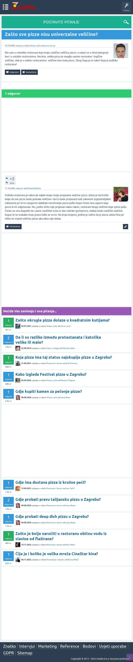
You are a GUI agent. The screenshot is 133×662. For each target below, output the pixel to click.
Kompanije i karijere (56, 560)
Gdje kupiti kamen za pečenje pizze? (48, 391)
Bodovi (89, 646)
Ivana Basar (65, 397)
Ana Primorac (72, 363)
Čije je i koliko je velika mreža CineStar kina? (56, 553)
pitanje (19, 46)
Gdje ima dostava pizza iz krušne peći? (50, 482)
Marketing (47, 646)
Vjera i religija (53, 348)
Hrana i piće (35, 46)
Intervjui (27, 646)
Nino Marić (70, 545)
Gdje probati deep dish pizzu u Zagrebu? (52, 516)
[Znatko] (23, 6)
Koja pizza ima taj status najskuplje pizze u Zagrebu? (63, 357)
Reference (69, 646)
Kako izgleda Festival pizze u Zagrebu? (50, 374)
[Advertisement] (66, 135)
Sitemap (24, 653)
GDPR (8, 653)
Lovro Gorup (49, 46)
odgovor (19, 188)
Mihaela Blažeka (34, 188)
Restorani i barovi (54, 363)
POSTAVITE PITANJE (61, 22)
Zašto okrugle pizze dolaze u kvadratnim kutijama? (62, 320)
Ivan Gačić (70, 488)
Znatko (9, 646)
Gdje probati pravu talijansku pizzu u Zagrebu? (58, 499)
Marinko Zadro (68, 348)
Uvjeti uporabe (112, 646)
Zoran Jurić (65, 326)
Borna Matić (73, 560)
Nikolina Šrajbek (67, 380)
